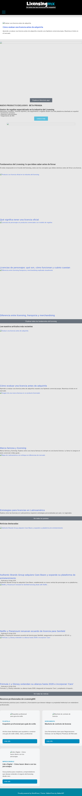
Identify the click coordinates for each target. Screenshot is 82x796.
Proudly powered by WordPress (29, 793)
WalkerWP (60, 793)
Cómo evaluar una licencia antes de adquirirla (23, 27)
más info (7, 741)
